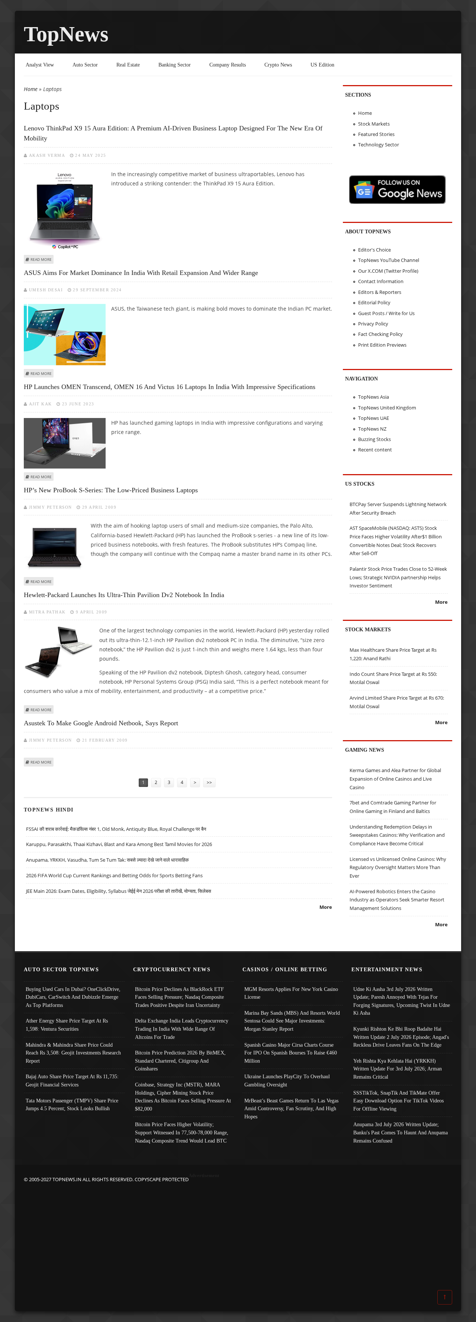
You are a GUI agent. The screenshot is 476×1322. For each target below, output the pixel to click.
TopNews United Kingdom (387, 407)
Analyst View (40, 65)
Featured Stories (376, 134)
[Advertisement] (238, 1236)
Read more (41, 259)
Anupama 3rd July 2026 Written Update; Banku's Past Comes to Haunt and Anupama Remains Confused (400, 1132)
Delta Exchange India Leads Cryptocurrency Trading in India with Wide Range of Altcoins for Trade (181, 1029)
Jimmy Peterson (50, 507)
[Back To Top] (444, 1296)
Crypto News (278, 65)
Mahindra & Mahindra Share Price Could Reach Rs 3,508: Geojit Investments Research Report (73, 1053)
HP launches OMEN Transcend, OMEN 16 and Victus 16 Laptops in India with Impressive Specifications (169, 387)
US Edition (322, 65)
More (325, 907)
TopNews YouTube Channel (388, 260)
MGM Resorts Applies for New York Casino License (291, 993)
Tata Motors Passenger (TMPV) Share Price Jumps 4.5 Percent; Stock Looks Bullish (72, 1105)
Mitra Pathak (47, 612)
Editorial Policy (374, 302)
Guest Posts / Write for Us (386, 313)
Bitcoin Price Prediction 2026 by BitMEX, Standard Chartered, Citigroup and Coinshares (180, 1061)
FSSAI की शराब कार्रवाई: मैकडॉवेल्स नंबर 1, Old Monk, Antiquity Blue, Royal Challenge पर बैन (116, 829)
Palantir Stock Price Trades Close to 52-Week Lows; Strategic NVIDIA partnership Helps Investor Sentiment (398, 577)
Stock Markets (374, 123)
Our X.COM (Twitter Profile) (388, 271)
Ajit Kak (40, 404)
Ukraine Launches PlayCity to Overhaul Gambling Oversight (287, 1080)
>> (209, 782)
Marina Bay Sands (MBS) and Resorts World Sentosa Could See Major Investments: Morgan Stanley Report (292, 1021)
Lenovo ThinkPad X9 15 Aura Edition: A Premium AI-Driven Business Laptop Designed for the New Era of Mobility (173, 133)
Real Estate (128, 65)
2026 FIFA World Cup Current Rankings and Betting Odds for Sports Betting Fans (114, 875)
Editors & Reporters (379, 292)
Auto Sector (85, 65)
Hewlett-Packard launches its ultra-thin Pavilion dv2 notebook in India (124, 595)
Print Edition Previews (382, 344)
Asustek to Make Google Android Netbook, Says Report (101, 723)
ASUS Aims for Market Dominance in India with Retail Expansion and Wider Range (141, 272)
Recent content (375, 449)
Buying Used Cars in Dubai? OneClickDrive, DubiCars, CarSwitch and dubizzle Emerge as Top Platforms (73, 997)
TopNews (66, 34)
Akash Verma (47, 155)
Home (31, 89)
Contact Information (380, 281)
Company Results (227, 65)
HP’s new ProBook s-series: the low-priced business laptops (111, 490)
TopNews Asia (373, 396)
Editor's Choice (374, 249)
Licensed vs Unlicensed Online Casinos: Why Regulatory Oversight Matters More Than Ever (398, 867)
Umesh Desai (46, 290)
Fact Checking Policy (380, 334)
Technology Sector (378, 144)
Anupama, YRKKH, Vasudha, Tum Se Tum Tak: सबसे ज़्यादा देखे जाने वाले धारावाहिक (107, 859)
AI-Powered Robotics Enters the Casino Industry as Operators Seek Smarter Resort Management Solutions (397, 899)
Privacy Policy (373, 323)
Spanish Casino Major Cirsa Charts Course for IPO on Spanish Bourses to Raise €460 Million (290, 1053)
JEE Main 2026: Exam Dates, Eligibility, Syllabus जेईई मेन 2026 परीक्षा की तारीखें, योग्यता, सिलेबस (118, 891)
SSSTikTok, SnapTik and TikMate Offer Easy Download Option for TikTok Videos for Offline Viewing (398, 1101)
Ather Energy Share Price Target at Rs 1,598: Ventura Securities (67, 1025)
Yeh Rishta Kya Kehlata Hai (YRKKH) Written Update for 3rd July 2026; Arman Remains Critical (397, 1069)
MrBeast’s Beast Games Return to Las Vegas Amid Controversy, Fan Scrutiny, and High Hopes (291, 1109)
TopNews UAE (373, 418)
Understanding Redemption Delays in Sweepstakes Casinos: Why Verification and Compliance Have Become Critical (397, 835)
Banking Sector (174, 65)
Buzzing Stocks (374, 439)
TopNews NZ (372, 428)
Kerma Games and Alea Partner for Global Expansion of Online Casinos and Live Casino (395, 778)
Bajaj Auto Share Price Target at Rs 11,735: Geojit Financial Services (72, 1080)
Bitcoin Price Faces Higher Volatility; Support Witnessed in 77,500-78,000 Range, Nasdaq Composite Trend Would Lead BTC (181, 1132)
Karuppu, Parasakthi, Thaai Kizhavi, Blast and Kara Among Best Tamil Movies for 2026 (119, 844)
